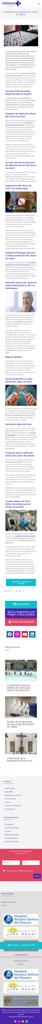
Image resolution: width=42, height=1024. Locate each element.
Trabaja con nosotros (8, 902)
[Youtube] (23, 1021)
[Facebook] (15, 1021)
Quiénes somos (10, 788)
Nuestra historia (10, 799)
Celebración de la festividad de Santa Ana (19, 759)
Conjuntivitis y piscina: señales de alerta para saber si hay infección (18, 688)
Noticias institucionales (13, 806)
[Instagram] (19, 1021)
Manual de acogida (11, 838)
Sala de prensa (10, 809)
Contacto (8, 831)
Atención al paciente (12, 841)
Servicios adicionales (12, 828)
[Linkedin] (26, 1021)
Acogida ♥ (8, 792)
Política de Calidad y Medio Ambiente (15, 1012)
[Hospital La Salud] (11, 3)
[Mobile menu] (39, 4)
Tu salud (7, 802)
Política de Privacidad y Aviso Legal (14, 1010)
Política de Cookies (33, 1010)
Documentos (9, 824)
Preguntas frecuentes (12, 835)
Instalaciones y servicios (13, 795)
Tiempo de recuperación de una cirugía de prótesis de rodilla (20, 724)
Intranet (4, 905)
